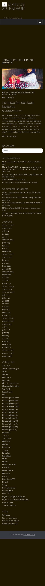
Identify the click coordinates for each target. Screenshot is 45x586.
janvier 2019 (6, 347)
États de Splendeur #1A (10, 403)
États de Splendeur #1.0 (10, 398)
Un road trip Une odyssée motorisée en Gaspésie (19, 183)
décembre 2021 (7, 272)
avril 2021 (5, 280)
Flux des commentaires (10, 521)
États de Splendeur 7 (9, 430)
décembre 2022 (7, 254)
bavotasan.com (29, 535)
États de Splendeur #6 (10, 421)
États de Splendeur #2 (10, 409)
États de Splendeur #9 (26, 92)
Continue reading (9, 136)
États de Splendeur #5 (10, 418)
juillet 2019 (6, 330)
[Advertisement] (22, 39)
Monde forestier (7, 470)
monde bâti (6, 467)
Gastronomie (6, 438)
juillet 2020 (6, 298)
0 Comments (9, 97)
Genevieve (8, 111)
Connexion (6, 515)
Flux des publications (9, 518)
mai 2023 (5, 248)
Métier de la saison (9, 465)
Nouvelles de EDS (8, 479)
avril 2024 (5, 237)
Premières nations (8, 488)
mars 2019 (6, 341)
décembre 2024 (8, 225)
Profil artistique (7, 491)
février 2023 (6, 251)
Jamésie (5, 450)
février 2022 (6, 266)
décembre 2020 (8, 286)
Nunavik (5, 482)
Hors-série (6, 441)
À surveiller (6, 366)
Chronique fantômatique (10, 386)
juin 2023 (5, 246)
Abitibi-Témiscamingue (10, 369)
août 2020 (5, 295)
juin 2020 (5, 301)
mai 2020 (5, 304)
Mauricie (5, 462)
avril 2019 (5, 339)
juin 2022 (5, 260)
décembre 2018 (8, 350)
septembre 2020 (8, 292)
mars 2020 (6, 310)
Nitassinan (6, 476)
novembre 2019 (7, 321)
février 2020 (6, 312)
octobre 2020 (7, 289)
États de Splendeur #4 (10, 415)
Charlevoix (6, 380)
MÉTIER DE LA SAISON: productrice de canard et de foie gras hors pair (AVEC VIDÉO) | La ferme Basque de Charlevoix (22, 169)
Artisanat (14, 92)
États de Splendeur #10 (10, 401)
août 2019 (5, 327)
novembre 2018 (8, 353)
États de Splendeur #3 (10, 412)
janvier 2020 (6, 315)
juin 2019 (5, 333)
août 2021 (5, 278)
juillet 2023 (6, 243)
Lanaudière (6, 453)
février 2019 (6, 344)
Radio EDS (6, 494)
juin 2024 (5, 234)
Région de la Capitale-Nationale (13, 497)
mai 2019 (5, 336)
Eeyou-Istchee (7, 392)
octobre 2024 (7, 228)
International (6, 94)
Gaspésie (5, 435)
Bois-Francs (6, 377)
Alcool (4, 371)
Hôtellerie (5, 444)
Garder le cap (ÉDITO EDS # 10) (13, 180)
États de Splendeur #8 (10, 424)
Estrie (4, 395)
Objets (4, 485)
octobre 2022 (6, 257)
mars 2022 (6, 263)
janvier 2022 (6, 269)
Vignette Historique (9, 505)
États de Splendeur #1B (10, 406)
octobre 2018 (7, 356)
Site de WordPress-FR (10, 524)
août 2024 (5, 231)
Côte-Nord (6, 389)
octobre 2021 (6, 275)
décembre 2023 (8, 240)
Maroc (14, 94)
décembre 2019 (7, 318)
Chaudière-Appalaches (10, 383)
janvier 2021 (6, 283)
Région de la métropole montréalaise (15, 499)
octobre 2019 (6, 324)
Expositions (6, 433)
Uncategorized (7, 502)
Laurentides (6, 456)
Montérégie (6, 473)
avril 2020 (5, 307)
